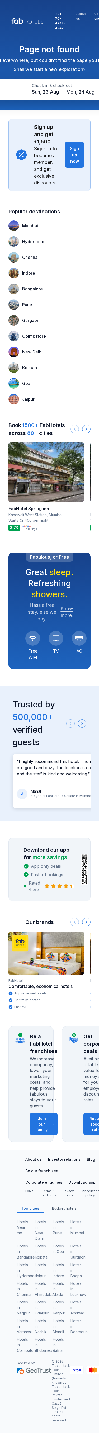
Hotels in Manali (58, 1326)
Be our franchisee (41, 1171)
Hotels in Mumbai (76, 1227)
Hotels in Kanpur (58, 1307)
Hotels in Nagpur (23, 1307)
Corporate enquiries (43, 1182)
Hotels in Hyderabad (23, 1270)
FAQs (29, 1191)
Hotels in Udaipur (40, 1307)
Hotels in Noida (58, 1289)
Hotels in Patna (58, 1345)
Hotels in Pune (58, 1227)
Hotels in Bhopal (76, 1270)
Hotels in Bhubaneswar (40, 1345)
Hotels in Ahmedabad (40, 1289)
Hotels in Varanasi (23, 1326)
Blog (91, 1159)
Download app (82, 1182)
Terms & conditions (48, 1193)
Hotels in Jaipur (40, 1270)
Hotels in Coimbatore (23, 1345)
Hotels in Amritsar (76, 1307)
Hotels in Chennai (23, 1289)
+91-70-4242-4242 (60, 21)
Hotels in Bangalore (23, 1251)
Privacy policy (68, 1193)
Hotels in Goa (58, 1249)
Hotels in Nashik (40, 1326)
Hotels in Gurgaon (76, 1251)
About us (81, 16)
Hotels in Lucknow (76, 1289)
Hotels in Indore (58, 1270)
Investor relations (64, 1159)
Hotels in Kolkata (40, 1251)
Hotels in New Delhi (40, 1230)
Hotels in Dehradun (76, 1326)
